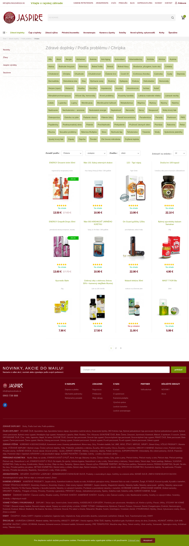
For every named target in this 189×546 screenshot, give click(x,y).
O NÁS (113, 3)
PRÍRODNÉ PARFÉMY (108, 464)
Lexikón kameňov (120, 407)
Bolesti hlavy (123, 66)
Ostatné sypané (96, 440)
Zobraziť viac (133, 540)
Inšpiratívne (70, 516)
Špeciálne (173, 32)
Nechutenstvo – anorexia (73, 110)
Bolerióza (83, 66)
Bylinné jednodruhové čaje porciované (138, 431)
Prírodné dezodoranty (19, 470)
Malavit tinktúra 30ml (134, 280)
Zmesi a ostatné (9, 512)
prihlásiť (179, 370)
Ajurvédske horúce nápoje (58, 431)
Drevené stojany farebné (21, 506)
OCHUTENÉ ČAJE (107, 435)
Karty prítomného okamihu (86, 516)
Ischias (146, 88)
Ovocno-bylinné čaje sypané (142, 437)
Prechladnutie (104, 124)
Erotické (164, 506)
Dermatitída (53, 81)
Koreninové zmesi (54, 444)
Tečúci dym (50, 503)
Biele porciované (173, 437)
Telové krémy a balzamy (118, 461)
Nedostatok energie (97, 110)
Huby (63, 448)
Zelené (182, 435)
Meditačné (30, 509)
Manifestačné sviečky (139, 495)
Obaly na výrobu (39, 458)
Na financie (39, 509)
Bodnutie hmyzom (66, 66)
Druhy (24, 426)
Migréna (141, 103)
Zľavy (5, 57)
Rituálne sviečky (52, 495)
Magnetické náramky (116, 485)
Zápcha (82, 139)
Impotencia (106, 88)
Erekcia (135, 81)
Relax (182, 124)
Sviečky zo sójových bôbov (160, 495)
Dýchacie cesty (96, 81)
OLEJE (170, 451)
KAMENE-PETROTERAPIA (83, 3)
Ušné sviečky (146, 524)
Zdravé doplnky (17, 32)
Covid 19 (125, 74)
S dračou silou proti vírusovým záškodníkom (170, 171)
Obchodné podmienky (73, 394)
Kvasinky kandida (126, 95)
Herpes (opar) (54, 88)
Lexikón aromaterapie (121, 411)
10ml (169, 288)
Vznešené (125, 509)
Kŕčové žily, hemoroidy (85, 95)
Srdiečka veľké (127, 491)
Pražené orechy (175, 448)
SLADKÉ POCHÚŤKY (69, 454)
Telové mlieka (134, 461)
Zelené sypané (153, 440)
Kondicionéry (32, 464)
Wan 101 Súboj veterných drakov (98, 163)
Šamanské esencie (145, 464)
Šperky (105, 491)
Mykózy (152, 103)
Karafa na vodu (80, 482)
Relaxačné (90, 509)
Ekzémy (111, 81)
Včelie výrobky (61, 470)
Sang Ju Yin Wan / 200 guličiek (98, 229)
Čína (22, 437)
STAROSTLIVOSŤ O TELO (41, 461)
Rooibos (82, 435)
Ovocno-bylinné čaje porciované (117, 437)
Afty (50, 59)
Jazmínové (140, 435)
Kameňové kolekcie (65, 482)
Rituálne (99, 509)
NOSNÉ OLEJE (141, 474)
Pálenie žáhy (107, 117)
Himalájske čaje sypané (46, 435)
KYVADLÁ (150, 482)
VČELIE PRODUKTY (169, 444)
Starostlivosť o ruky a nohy (96, 461)
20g (169, 229)
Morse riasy (86, 444)
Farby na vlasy (20, 464)
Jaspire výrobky (10, 65)
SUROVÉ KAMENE (142, 491)
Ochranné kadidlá (68, 524)
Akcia (73, 179)
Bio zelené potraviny (158, 451)
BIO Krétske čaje (115, 431)
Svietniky (176, 495)
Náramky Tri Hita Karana (21, 488)
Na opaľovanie (168, 467)
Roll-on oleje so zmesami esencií (37, 478)
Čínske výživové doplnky (50, 448)
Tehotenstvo (132, 132)
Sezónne (7, 72)
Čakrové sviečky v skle (120, 495)
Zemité (132, 509)
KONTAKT (168, 3)
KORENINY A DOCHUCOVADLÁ (33, 444)
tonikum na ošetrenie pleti (133, 288)
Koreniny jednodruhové (72, 444)
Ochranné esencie (53, 524)
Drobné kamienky (169, 488)
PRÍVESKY (70, 491)
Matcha (40, 440)
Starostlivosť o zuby (46, 470)
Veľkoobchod (146, 390)
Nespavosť (153, 110)
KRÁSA (170, 521)
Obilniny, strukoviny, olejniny (93, 451)
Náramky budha (132, 485)
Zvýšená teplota (132, 139)
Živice (182, 509)
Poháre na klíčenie (113, 451)
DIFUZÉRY (24, 474)
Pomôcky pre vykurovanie (114, 503)
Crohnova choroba (141, 74)
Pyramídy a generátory (55, 491)
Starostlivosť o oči (21, 461)
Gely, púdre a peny (117, 458)
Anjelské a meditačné (43, 516)
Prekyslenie (119, 124)
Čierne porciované (17, 440)
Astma (51, 66)
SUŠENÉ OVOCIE (24, 451)
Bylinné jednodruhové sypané (166, 431)
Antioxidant (120, 59)
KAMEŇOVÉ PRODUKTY (33, 482)
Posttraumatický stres (72, 124)
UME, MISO (120, 444)
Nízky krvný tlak (169, 110)
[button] (6, 33)
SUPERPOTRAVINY (130, 451)
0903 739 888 (10, 395)
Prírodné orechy (9, 451)
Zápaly (71, 139)
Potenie (89, 124)
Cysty (169, 74)
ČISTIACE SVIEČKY (68, 495)
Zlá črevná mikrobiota (110, 139)
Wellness (168, 461)
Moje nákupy (97, 398)
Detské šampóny (91, 467)
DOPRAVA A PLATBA (144, 3)
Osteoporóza (54, 117)
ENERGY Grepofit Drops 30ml (62, 221)
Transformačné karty (138, 516)
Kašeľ (156, 88)
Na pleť (176, 464)
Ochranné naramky (83, 524)
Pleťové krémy (132, 458)
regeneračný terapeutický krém (62, 171)
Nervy (141, 110)
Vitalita (24, 516)
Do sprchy (66, 461)
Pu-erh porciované (110, 440)
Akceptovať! (147, 540)
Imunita (119, 88)
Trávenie (146, 132)
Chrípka (36, 38)
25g (62, 288)
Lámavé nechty (172, 95)
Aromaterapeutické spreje (13, 478)
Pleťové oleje (163, 458)
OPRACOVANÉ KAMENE (151, 488)
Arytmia (173, 59)
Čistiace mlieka (103, 458)
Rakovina (171, 124)
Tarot (127, 516)
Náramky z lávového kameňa (44, 488)
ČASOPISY (15, 516)
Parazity (159, 117)
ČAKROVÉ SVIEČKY (21, 495)
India (28, 437)
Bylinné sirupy (33, 448)
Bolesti (110, 66)
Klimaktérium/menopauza (59, 95)
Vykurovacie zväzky (171, 509)
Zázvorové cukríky (110, 454)
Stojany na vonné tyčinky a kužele (66, 506)
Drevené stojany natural (41, 506)
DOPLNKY (40, 503)
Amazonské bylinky (100, 431)
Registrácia (96, 390)
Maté (76, 435)
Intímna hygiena (77, 461)
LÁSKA (24, 524)
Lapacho (70, 435)
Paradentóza (145, 117)
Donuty (78, 491)
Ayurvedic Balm (62, 280)
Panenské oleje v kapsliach (18, 454)
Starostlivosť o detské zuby (110, 467)
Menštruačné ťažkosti (106, 103)
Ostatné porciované (81, 440)
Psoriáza (158, 124)
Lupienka (62, 103)
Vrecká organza (86, 521)
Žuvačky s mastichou (126, 448)
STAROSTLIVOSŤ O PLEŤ (58, 458)
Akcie (163, 394)
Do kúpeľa (57, 461)
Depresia (181, 74)
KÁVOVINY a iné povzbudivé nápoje (45, 454)
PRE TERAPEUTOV (100, 524)
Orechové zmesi (161, 448)
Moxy (125, 524)
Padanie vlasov (90, 117)
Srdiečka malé (114, 491)
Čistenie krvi (110, 74)
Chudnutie (79, 74)
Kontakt (116, 390)
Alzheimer (80, 59)
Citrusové (131, 435)
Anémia (93, 59)
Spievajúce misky (170, 524)
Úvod (4, 38)
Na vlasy (6, 467)
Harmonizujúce (175, 506)
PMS (183, 117)
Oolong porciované (51, 440)
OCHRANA (32, 524)
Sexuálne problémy (67, 132)
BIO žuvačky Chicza (109, 448)
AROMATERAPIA (102, 3)
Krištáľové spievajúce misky (98, 482)
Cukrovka (158, 74)
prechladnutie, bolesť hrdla (134, 229)
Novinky (6, 50)
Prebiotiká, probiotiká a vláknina (79, 448)
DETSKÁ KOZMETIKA (43, 467)
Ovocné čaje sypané (95, 437)
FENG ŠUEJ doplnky (102, 521)
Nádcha (175, 103)
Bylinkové (113, 506)
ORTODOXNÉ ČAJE (11, 437)
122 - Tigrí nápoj (134, 163)
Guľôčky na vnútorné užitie (123, 474)
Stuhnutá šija (116, 132)
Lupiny (74, 103)
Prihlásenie (96, 394)
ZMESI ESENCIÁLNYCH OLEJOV (162, 474)
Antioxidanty (144, 451)
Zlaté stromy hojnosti (74, 485)
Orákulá (121, 516)
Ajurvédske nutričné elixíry (80, 431)
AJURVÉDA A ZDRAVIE (25, 521)
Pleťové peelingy (176, 458)
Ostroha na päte (71, 117)
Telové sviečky (134, 524)
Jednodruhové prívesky (91, 491)
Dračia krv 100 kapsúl (169, 163)
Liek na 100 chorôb (98, 288)
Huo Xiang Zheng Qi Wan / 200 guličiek (98, 171)
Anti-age (78, 458)
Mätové (157, 435)
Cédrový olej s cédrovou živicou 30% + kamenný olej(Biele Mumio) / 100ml (98, 283)
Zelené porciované (139, 440)
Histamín (69, 88)
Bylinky (153, 509)
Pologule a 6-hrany (29, 491)
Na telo (183, 464)
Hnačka (81, 88)
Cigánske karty (59, 516)
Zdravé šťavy (154, 444)
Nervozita (130, 110)
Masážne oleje (116, 524)
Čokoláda (83, 454)
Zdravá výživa (51, 32)
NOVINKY (158, 3)
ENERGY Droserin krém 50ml (62, 163)
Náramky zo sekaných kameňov (69, 488)
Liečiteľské (112, 516)
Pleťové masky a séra (148, 458)
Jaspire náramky (100, 485)
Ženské (93, 139)
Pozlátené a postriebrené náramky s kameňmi (101, 488)
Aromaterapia (89, 32)
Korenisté (149, 435)
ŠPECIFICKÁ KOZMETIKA (133, 467)
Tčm (88, 435)
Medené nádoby (42, 521)
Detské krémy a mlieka (63, 467)
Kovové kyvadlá (161, 482)
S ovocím (175, 435)
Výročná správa (119, 402)
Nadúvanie (53, 110)
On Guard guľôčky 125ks (134, 221)
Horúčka (93, 88)
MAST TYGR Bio (169, 280)
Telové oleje (145, 461)
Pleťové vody (8, 461)
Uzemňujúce (115, 509)
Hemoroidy (164, 81)
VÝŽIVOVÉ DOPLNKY (17, 448)
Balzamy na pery (89, 458)
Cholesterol (53, 74)
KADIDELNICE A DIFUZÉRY (91, 503)
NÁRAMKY (88, 485)
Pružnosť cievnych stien (139, 124)
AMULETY (65, 521)
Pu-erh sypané (125, 440)
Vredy (157, 132)
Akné (58, 59)
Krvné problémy (107, 95)
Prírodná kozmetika (70, 32)
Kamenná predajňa (120, 398)
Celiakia (168, 66)
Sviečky (122, 32)
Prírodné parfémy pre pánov (22, 467)
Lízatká (99, 454)
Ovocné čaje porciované (76, 437)
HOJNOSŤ (162, 521)
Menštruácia (87, 103)
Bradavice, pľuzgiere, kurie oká (146, 66)
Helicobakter (148, 81)
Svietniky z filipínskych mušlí (14, 499)
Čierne (123, 435)
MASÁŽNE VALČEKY (11, 524)
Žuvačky (96, 448)
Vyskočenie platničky (173, 132)
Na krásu (48, 509)
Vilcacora (95, 435)
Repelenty (33, 470)
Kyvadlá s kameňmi (177, 482)
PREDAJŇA (123, 3)
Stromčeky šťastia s (57, 485)
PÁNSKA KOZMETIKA (163, 464)
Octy (94, 444)
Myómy (164, 103)
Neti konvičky (55, 521)
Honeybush (61, 435)
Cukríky (91, 454)
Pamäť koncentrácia (126, 117)
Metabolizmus (127, 103)
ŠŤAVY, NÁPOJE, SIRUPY (137, 444)
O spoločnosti (118, 394)
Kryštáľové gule (118, 521)
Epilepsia (124, 81)
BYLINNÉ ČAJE (26, 431)
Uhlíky (162, 503)
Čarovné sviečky (38, 495)
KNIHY (150, 516)
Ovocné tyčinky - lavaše (55, 451)
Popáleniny (53, 124)
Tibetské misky (15, 527)
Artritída (150, 59)
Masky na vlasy (45, 464)
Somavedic (157, 524)
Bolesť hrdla (97, 66)
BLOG (132, 3)
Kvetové (14, 509)
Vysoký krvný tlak (55, 139)
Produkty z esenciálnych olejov (98, 474)
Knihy (161, 32)
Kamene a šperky (107, 32)
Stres (104, 132)
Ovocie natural (38, 451)
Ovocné (65, 509)
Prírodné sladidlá (103, 444)
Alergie (69, 59)
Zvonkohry (152, 521)
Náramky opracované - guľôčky (151, 485)
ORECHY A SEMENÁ (145, 448)
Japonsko (34, 437)
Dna (84, 81)
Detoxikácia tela (70, 81)
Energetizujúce (154, 506)
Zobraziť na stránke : (162, 154)
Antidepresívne (102, 506)
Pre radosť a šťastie (77, 509)
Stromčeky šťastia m (39, 485)
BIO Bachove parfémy (128, 464)
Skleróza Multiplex (89, 132)
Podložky (17, 491)
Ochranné (57, 509)
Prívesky (41, 491)
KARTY (31, 516)
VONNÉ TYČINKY (88, 506)
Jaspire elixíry (50, 482)
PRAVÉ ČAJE (160, 437)
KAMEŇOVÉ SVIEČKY (87, 495)
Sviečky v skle (104, 495)
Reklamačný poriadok (73, 398)
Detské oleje (78, 467)
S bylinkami (165, 435)
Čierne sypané (30, 440)
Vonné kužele (61, 503)
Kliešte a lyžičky (145, 503)
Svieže (106, 509)
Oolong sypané (66, 440)
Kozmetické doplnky (153, 467)
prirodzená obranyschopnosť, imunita (62, 229)
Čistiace (129, 506)
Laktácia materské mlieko (149, 95)
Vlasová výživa (92, 464)
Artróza (162, 59)
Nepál (41, 437)
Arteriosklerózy (135, 59)
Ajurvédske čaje (40, 431)
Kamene (41, 524)
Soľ (112, 444)
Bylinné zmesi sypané (27, 435)
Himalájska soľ (132, 503)
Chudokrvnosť (94, 74)
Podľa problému (26, 38)
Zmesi (54, 478)
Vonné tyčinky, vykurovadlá (142, 32)
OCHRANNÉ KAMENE (130, 488)
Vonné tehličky (73, 503)
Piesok (156, 503)
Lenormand (102, 516)
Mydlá (29, 458)
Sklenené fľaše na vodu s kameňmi (125, 482)
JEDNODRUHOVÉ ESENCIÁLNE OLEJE (68, 474)
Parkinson (171, 117)
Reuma (51, 132)
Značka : (114, 153)
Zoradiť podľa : (53, 153)
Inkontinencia (132, 88)
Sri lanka (48, 437)
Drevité (144, 506)
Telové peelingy (157, 461)
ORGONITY (7, 491)
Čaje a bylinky (35, 32)
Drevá (159, 509)
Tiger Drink (134, 171)
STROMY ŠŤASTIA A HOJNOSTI (16, 485)
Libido (51, 103)
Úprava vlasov (79, 464)
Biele (118, 435)
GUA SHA (178, 521)
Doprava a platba (71, 390)
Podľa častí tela (34, 426)
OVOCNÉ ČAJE (59, 437)
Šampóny (68, 464)
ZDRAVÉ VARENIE (73, 451)
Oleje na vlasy (58, 464)
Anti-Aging (105, 59)
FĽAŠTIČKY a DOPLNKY (40, 474)
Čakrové (121, 506)
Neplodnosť (116, 110)
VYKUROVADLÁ (142, 509)
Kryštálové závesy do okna (136, 521)
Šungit (142, 482)
